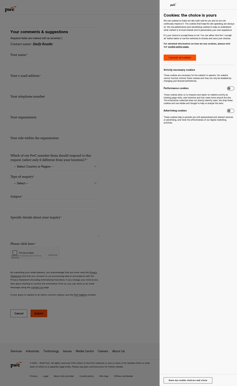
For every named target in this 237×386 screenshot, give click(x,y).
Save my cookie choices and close (188, 380)
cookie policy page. (178, 46)
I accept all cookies (180, 57)
